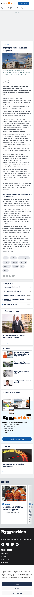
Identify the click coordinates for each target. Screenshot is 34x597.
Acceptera (17, 584)
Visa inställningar (17, 593)
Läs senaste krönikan (8, 343)
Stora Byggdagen (22, 8)
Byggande (14, 262)
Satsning (15, 266)
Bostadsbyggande (24, 258)
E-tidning (4, 556)
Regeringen (7, 266)
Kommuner (23, 262)
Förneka (17, 588)
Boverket (6, 262)
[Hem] (7, 3)
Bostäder (13, 258)
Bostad (5, 258)
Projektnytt (11, 8)
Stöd (22, 266)
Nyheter (3, 8)
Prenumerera (5, 559)
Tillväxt (6, 270)
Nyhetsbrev (4, 553)
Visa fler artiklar (6, 472)
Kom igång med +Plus (17, 439)
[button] (31, 567)
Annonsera (4, 562)
